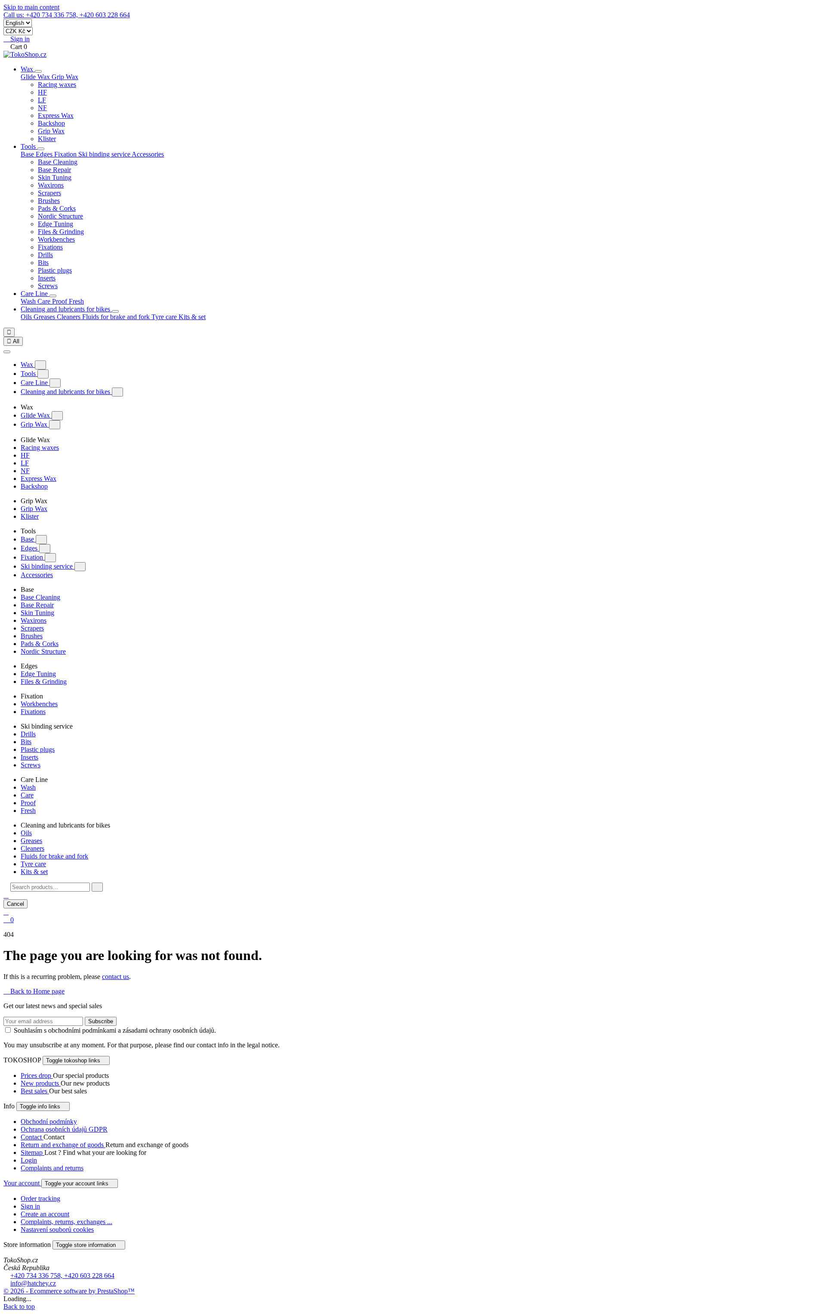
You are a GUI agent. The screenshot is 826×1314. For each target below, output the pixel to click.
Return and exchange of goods (63, 1144)
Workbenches (56, 239)
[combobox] (50, 887)
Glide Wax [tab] (36, 76)
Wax (28, 69)
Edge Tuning (55, 224)
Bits (43, 262)
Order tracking (40, 1198)
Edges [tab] (45, 154)
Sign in (30, 1206)
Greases (45, 316)
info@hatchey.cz (33, 1283)
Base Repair (54, 169)
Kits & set (192, 316)
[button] (6, 895)
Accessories (148, 154)
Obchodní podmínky (49, 1121)
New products (41, 1083)
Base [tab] (28, 154)
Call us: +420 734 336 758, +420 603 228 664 (66, 14)
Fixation (33, 557)
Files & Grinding (61, 231)
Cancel (15, 904)
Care (44, 301)
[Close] (6, 352)
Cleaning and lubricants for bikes (66, 309)
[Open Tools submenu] (40, 149)
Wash (29, 301)
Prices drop (37, 1075)
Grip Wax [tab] (65, 76)
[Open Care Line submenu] (52, 296)
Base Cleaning (57, 162)
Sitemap (32, 1152)
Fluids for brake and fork (116, 316)
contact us (115, 976)
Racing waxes (57, 84)
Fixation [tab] (66, 154)
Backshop (51, 123)
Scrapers (49, 193)
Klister (47, 138)
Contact (32, 1137)
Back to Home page (34, 991)
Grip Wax (51, 131)
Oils (27, 316)
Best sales (35, 1091)
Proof (60, 301)
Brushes (49, 200)
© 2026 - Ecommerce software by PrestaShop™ (69, 1291)
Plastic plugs (55, 270)
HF (42, 92)
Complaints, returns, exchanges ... (66, 1221)
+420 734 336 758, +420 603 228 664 (62, 1275)
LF (42, 100)
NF (42, 107)
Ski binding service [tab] (105, 154)
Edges (30, 548)
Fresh (76, 301)
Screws (48, 285)
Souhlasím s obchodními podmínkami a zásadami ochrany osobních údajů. (115, 1030)
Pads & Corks (57, 208)
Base (28, 539)
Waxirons (51, 185)
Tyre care (165, 316)
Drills (45, 254)
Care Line (35, 293)
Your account (22, 1183)
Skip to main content (31, 7)
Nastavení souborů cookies (57, 1229)
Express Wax (56, 115)
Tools (29, 146)
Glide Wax (36, 415)
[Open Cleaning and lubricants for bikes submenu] (115, 311)
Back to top (19, 1306)
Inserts (46, 278)
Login (29, 1160)
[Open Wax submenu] (38, 71)
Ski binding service (47, 566)
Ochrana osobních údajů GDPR (64, 1129)
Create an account (45, 1214)
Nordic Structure (60, 216)
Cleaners (69, 316)
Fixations (50, 247)
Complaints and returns (52, 1168)
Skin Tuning (54, 177)
